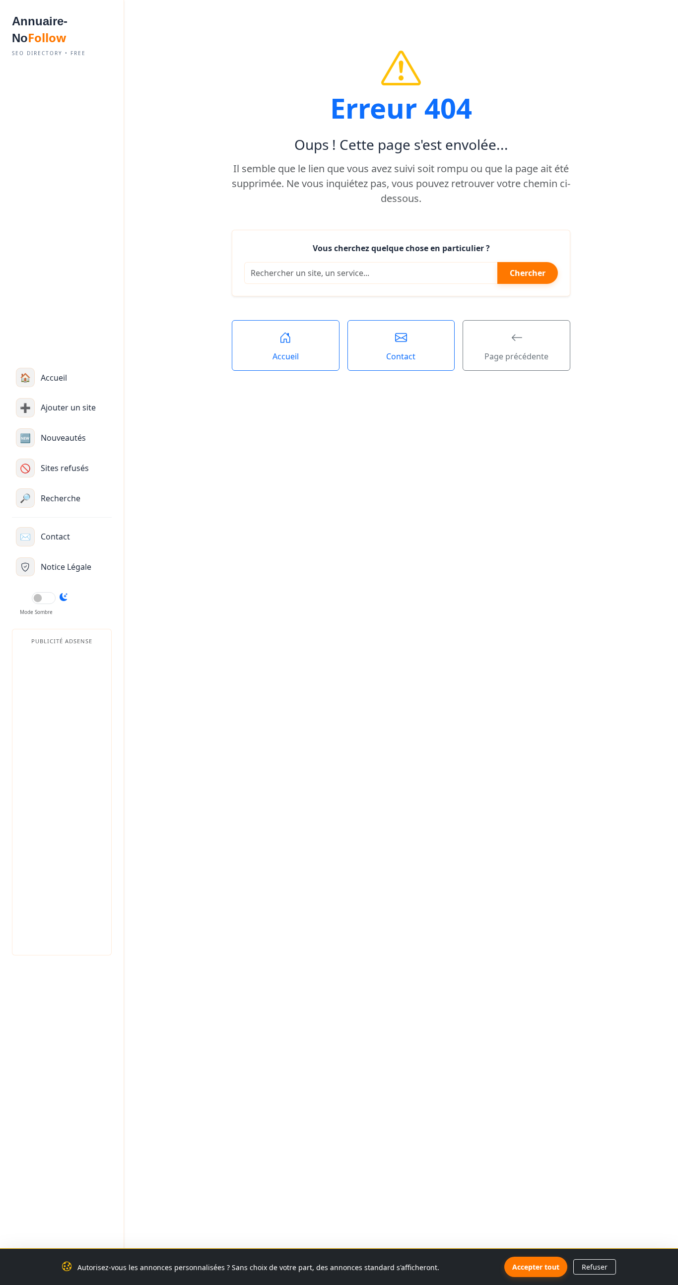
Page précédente (516, 356)
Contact (400, 356)
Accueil (285, 356)
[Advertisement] (61, 798)
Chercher (527, 273)
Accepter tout (535, 1267)
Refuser (595, 1267)
